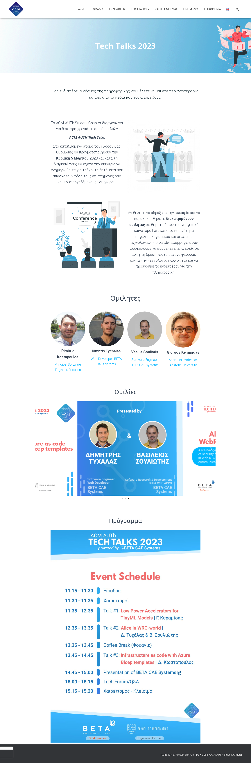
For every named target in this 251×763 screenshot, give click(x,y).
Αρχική (82, 9)
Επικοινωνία (212, 9)
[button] (39, 448)
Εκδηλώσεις (117, 9)
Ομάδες (98, 9)
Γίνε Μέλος (191, 9)
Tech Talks (139, 9)
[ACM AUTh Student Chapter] (16, 9)
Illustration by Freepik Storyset (177, 754)
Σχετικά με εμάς (166, 9)
